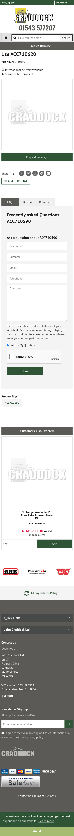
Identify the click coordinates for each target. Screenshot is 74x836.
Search (66, 37)
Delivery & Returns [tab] (47, 202)
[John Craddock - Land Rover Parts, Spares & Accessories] (37, 16)
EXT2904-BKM (37, 518)
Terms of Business (45, 796)
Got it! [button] (37, 831)
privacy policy (35, 737)
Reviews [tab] (28, 202)
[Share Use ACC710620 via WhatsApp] (35, 173)
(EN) (13, 2)
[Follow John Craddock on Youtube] (11, 696)
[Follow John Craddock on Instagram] (8, 696)
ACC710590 (12, 402)
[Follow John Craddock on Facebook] (2, 696)
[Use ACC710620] (37, 114)
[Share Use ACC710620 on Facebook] (21, 173)
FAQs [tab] (10, 202)
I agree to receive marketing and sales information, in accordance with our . (35, 735)
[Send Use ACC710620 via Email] (48, 173)
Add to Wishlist (17, 181)
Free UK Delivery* (37, 46)
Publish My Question (22, 345)
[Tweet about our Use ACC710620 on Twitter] (28, 173)
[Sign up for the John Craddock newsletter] (68, 724)
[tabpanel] (37, 297)
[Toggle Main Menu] (5, 37)
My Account (61, 2)
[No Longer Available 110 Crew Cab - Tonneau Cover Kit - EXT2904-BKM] (37, 472)
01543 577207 (37, 27)
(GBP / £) (5, 2)
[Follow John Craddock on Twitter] (5, 696)
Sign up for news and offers (18, 715)
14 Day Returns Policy (40, 593)
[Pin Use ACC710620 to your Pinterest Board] (41, 173)
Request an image (37, 157)
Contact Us (24, 796)
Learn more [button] (46, 821)
